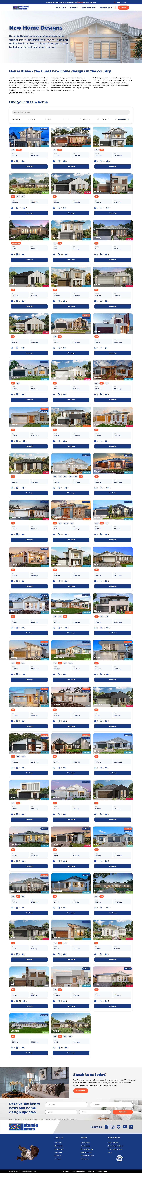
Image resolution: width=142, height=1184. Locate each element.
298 (96, 849)
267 (102, 383)
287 (55, 803)
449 (96, 336)
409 (13, 989)
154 (13, 476)
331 (96, 756)
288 (55, 756)
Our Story (58, 1142)
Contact (123, 7)
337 (55, 289)
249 (13, 616)
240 (65, 476)
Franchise (58, 1152)
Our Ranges (85, 1146)
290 (76, 476)
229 (60, 943)
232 (55, 569)
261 (13, 149)
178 (55, 383)
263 (96, 476)
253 (96, 616)
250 (60, 616)
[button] (61, 7)
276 (107, 616)
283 (23, 896)
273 (13, 196)
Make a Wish (59, 1149)
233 (55, 896)
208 (13, 383)
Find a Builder (113, 1142)
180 (55, 849)
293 (81, 476)
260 (13, 429)
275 (102, 149)
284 (70, 1036)
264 (96, 569)
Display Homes (87, 1149)
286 (65, 616)
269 (23, 756)
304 (107, 523)
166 (96, 289)
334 (13, 1036)
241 (18, 383)
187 (13, 523)
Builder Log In (102, 1171)
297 (96, 663)
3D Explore (85, 1159)
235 (13, 896)
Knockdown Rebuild (115, 1146)
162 (96, 243)
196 (13, 289)
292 (18, 196)
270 (13, 803)
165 (96, 803)
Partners (57, 1156)
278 (55, 336)
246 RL (66, 523)
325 (18, 803)
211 (54, 149)
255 (96, 149)
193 (55, 196)
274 (102, 616)
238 (55, 989)
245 (59, 149)
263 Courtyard (16, 243)
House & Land (86, 1152)
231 (55, 429)
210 (96, 989)
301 (60, 336)
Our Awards (58, 1146)
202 (55, 476)
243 (60, 243)
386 (96, 196)
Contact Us (80, 1090)
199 (96, 429)
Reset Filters (123, 119)
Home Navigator (87, 1156)
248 (60, 663)
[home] (21, 7)
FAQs (110, 1152)
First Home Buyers (115, 1149)
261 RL (18, 149)
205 (55, 663)
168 (96, 709)
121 (13, 336)
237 (96, 383)
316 (107, 383)
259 (18, 663)
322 (96, 896)
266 (102, 523)
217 (55, 243)
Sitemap (91, 1171)
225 (60, 476)
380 (102, 896)
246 (60, 523)
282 (65, 663)
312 (23, 196)
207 (55, 1036)
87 (96, 943)
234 (55, 523)
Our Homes (85, 1142)
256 (60, 989)
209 (13, 756)
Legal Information (78, 1171)
